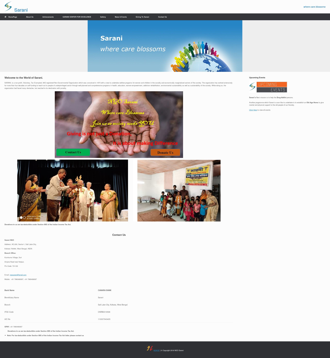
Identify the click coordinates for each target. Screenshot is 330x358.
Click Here (253, 110)
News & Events (121, 17)
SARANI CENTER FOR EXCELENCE (77, 17)
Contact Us (162, 17)
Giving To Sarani (142, 17)
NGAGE (157, 350)
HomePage (12, 17)
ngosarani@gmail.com (18, 275)
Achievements (48, 17)
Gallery (103, 17)
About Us (29, 17)
